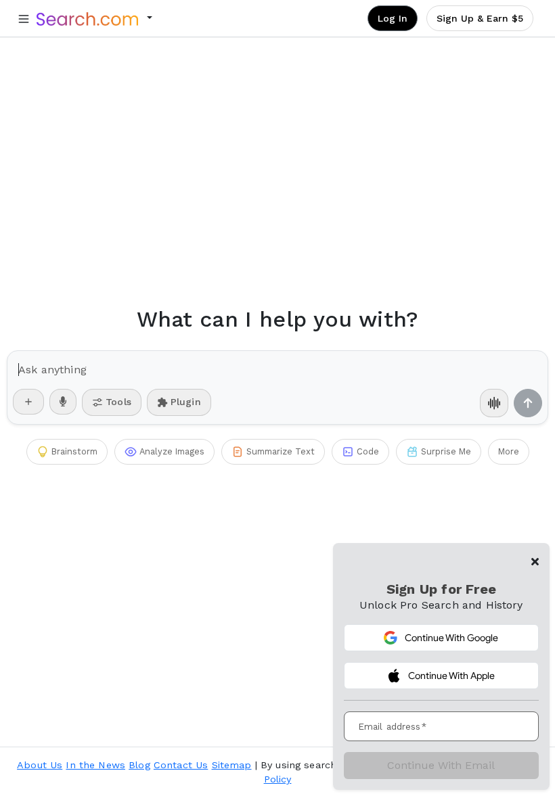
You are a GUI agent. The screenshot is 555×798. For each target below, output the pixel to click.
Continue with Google (451, 638)
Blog (139, 764)
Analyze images (171, 451)
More (508, 451)
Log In (392, 18)
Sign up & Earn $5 (480, 18)
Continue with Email (441, 765)
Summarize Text (280, 451)
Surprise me (446, 451)
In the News (95, 764)
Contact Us (181, 764)
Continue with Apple (451, 676)
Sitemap (232, 764)
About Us (39, 764)
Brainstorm (74, 451)
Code (368, 451)
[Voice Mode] (494, 403)
